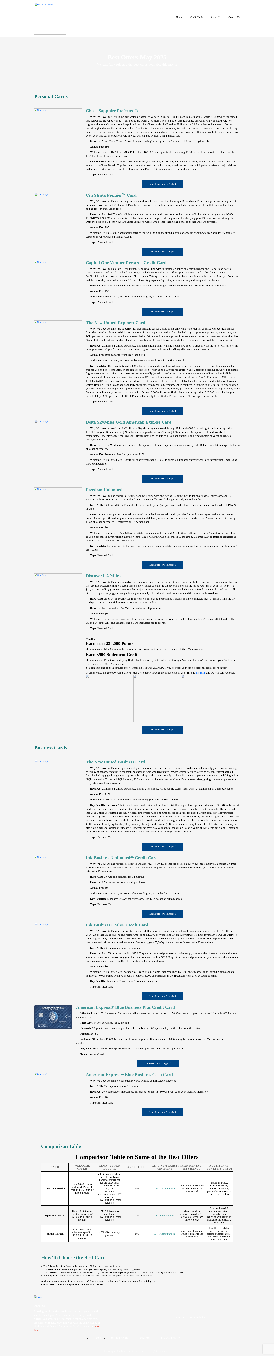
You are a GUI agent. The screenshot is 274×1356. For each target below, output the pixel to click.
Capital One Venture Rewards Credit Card (126, 262)
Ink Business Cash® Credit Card (117, 924)
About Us (216, 17)
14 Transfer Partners (164, 1215)
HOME (98, 1338)
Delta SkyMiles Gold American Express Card (128, 422)
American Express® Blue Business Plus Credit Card (125, 1007)
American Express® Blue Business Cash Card (129, 1074)
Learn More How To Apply (161, 184)
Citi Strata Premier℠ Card (111, 195)
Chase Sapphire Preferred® (112, 110)
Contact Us (234, 17)
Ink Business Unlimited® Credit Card (122, 857)
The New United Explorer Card (115, 322)
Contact (144, 1338)
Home (179, 17)
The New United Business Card (115, 761)
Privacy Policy (170, 1338)
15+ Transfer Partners (164, 1188)
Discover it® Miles (103, 575)
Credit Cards (196, 17)
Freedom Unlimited (104, 489)
